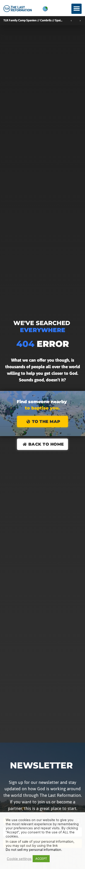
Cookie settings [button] (19, 859)
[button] (76, 9)
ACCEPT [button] (41, 858)
